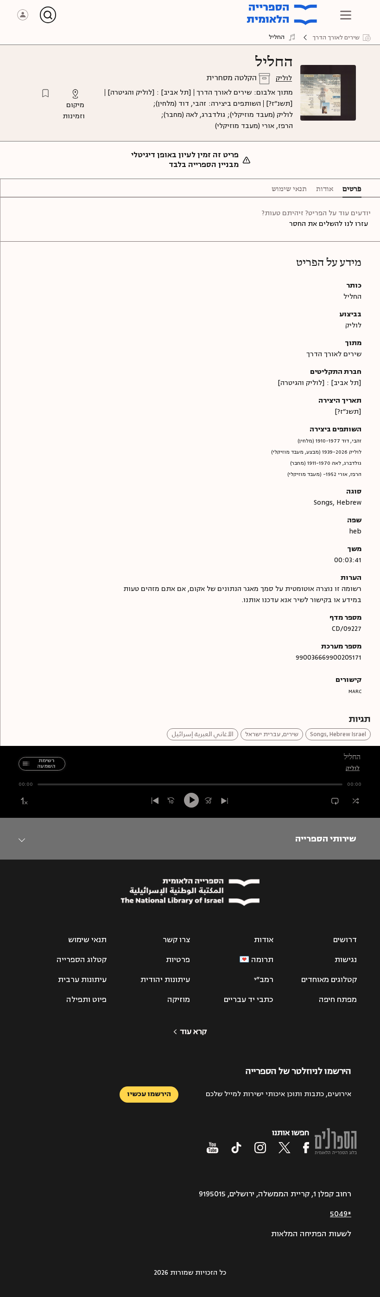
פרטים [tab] (351, 189)
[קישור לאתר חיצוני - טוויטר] (285, 1147)
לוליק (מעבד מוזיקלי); (260, 115)
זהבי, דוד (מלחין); (179, 104)
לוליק (284, 78)
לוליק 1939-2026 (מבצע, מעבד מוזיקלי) (316, 452)
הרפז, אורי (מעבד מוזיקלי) (254, 126)
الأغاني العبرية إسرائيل (203, 734)
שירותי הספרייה (325, 839)
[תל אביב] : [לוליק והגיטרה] (149, 92)
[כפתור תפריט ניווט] (346, 15)
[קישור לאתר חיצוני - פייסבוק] (306, 1147)
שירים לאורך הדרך (224, 92)
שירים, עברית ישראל (271, 734)
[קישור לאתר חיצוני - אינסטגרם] (260, 1147)
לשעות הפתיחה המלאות (311, 1233)
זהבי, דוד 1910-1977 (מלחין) (329, 440)
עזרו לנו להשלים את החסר (328, 224)
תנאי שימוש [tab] (289, 189)
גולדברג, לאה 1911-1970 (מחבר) (325, 463)
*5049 (340, 1214)
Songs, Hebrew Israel (338, 734)
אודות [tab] (324, 189)
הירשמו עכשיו (149, 1094)
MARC (354, 691)
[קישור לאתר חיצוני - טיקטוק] (236, 1147)
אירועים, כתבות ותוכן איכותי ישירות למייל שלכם (278, 1094)
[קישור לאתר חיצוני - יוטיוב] (212, 1147)
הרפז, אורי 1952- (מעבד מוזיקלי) (324, 474)
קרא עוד (193, 1031)
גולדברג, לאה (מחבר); (193, 115)
